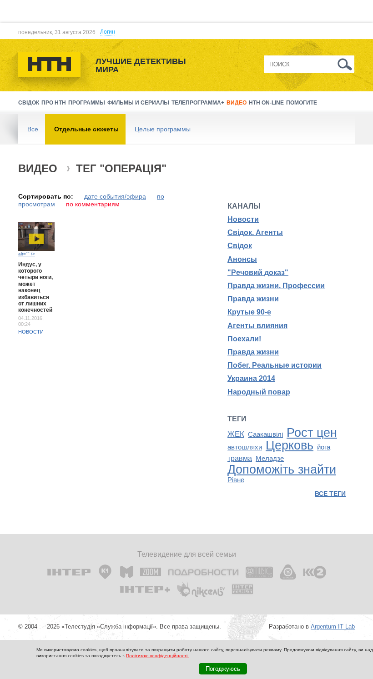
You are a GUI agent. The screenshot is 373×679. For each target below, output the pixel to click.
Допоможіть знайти (281, 469)
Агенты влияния (257, 326)
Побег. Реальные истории (274, 365)
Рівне (235, 480)
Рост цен (312, 432)
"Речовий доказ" (257, 272)
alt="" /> (26, 253)
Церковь (289, 445)
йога (323, 447)
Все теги (330, 493)
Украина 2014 (251, 378)
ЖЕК (235, 434)
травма (239, 458)
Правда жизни (253, 299)
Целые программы (163, 129)
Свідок (28, 103)
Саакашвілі (265, 434)
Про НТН (53, 103)
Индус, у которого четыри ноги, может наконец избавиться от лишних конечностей (35, 287)
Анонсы (242, 259)
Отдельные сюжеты (86, 129)
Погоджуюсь (223, 668)
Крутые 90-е (249, 312)
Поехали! (244, 339)
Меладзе (270, 458)
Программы (86, 103)
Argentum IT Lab (333, 626)
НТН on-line (266, 103)
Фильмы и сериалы (138, 103)
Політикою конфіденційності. (157, 655)
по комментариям (93, 204)
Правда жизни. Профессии (276, 286)
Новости (31, 332)
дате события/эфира (115, 196)
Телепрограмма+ (197, 103)
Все (32, 129)
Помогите (301, 103)
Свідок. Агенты (255, 232)
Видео (237, 103)
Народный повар (258, 392)
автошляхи (244, 447)
